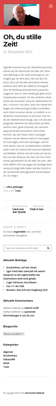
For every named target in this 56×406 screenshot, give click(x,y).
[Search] (48, 248)
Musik (6, 363)
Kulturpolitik (9, 359)
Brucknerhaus (10, 355)
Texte (18, 190)
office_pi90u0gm (15, 186)
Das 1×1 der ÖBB (15, 286)
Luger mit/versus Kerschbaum (21, 282)
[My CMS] (21, 15)
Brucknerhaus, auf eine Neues (21, 267)
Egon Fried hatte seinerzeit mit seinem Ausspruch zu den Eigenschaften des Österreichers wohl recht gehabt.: (24, 275)
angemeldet (20, 231)
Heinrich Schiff (31, 307)
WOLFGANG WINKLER (34, 393)
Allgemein (8, 351)
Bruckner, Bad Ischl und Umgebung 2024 (26, 289)
